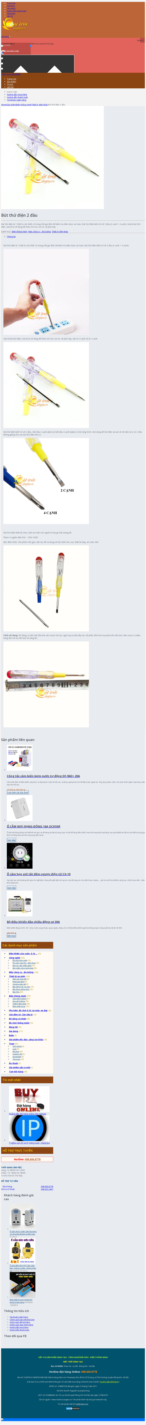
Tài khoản (11, 13)
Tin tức (10, 84)
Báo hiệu (16, 992)
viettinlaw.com (82, 1404)
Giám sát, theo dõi (20, 979)
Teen (11, 1043)
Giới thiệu (11, 5)
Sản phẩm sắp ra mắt (19, 1067)
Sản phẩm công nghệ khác (23, 968)
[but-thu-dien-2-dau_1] (52, 208)
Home (4, 104)
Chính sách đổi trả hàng (20, 1322)
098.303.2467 (47, 1189)
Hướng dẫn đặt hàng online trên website (27, 1113)
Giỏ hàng (5, 36)
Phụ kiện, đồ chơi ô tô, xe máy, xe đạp (28, 1010)
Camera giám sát (19, 984)
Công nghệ (14, 957)
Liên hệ (10, 16)
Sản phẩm (11, 8)
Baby (11, 1035)
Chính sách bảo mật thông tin (22, 1319)
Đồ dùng (16, 1051)
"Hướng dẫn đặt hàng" (109, 1381)
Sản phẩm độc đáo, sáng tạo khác (26, 1039)
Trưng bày (16, 1059)
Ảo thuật (13, 1063)
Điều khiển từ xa (19, 1006)
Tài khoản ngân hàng (16, 100)
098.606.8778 (32, 1159)
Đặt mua (11, 935)
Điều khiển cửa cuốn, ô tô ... (23, 953)
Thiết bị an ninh (17, 976)
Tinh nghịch (17, 1046)
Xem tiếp (11, 840)
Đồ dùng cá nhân (17, 1018)
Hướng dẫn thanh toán (16, 11)
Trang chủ (11, 78)
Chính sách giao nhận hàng (21, 1324)
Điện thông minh (23, 104)
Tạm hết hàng (16, 1071)
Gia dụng (13, 1031)
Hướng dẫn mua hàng (17, 94)
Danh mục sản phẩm (11, 74)
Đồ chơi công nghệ (20, 960)
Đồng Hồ (13, 1027)
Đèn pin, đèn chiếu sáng (22, 965)
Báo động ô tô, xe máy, (21, 986)
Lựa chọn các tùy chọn (17, 792)
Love (14, 1049)
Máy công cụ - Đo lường (39, 231)
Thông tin (11, 236)
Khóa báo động (19, 981)
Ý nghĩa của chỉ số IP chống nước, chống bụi (29, 1143)
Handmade (17, 1056)
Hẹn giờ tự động (19, 1001)
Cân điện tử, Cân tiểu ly (21, 1014)
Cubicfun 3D (17, 1054)
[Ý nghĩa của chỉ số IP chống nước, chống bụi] (29, 1140)
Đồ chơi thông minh (19, 1023)
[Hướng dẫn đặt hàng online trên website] (29, 1111)
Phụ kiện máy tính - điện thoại (24, 963)
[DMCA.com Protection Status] (73, 1409)
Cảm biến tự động (19, 998)
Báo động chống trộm (21, 989)
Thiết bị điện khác (39, 104)
